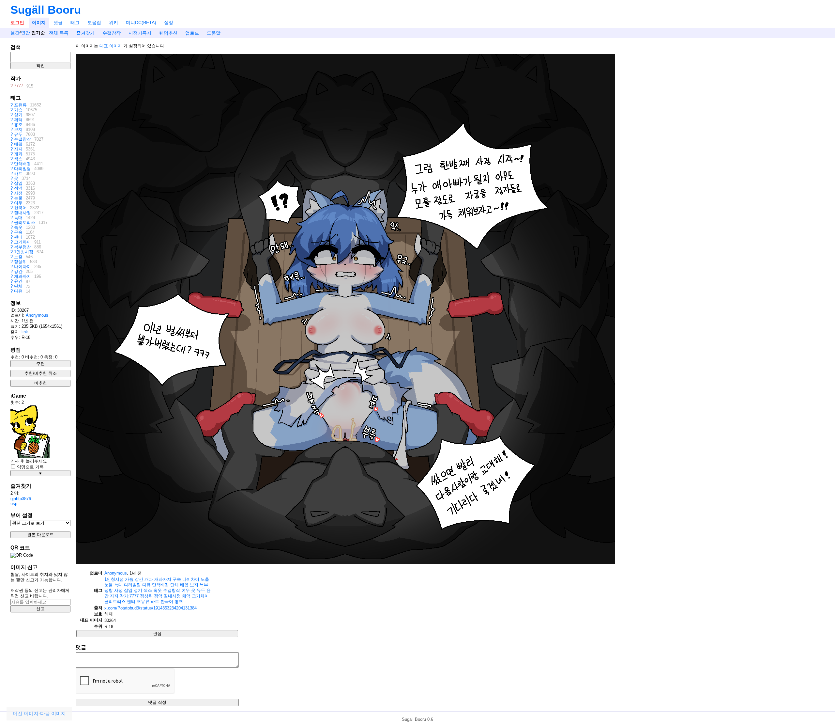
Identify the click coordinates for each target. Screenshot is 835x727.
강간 (18, 271)
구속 (18, 232)
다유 (18, 291)
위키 (113, 22)
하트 (18, 173)
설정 (168, 22)
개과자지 (22, 276)
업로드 (192, 33)
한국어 (20, 207)
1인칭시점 (23, 251)
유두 (18, 134)
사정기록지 (140, 33)
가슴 (18, 109)
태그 (75, 22)
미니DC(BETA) (141, 22)
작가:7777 (129, 595)
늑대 (18, 217)
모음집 (94, 22)
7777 (18, 86)
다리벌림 (22, 168)
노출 (18, 256)
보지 (18, 129)
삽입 (18, 183)
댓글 (58, 22)
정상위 (20, 261)
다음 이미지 (53, 713)
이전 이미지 (25, 713)
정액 (18, 188)
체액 (18, 119)
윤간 (18, 281)
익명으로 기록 (30, 467)
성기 (18, 114)
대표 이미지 (110, 45)
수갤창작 (111, 33)
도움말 (213, 33)
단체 (18, 286)
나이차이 (22, 266)
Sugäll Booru (45, 9)
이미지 (39, 22)
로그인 (17, 22)
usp (13, 503)
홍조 (18, 124)
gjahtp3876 (20, 498)
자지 (18, 149)
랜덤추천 (168, 33)
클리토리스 (24, 222)
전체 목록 (58, 33)
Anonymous (37, 315)
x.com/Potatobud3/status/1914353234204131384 (150, 608)
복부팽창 (22, 247)
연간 (25, 33)
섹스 (18, 158)
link (25, 331)
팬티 (18, 237)
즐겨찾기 (85, 33)
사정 (18, 193)
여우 (18, 202)
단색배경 (22, 163)
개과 (18, 153)
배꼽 (18, 144)
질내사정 (22, 212)
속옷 (18, 227)
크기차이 (22, 242)
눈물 (18, 198)
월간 (15, 33)
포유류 (20, 105)
